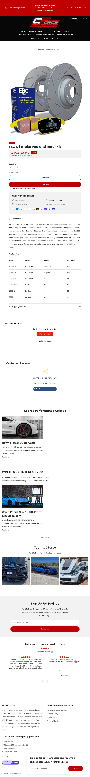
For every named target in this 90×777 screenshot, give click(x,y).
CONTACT (55, 38)
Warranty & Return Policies (57, 710)
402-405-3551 (7, 741)
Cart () (73, 19)
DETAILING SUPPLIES (65, 35)
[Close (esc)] (83, 756)
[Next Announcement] (60, 7)
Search (83, 19)
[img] (45, 648)
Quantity (12, 164)
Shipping (14, 155)
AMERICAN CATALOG (37, 31)
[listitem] (45, 8)
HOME (23, 31)
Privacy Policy (52, 717)
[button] (43, 681)
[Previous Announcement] (29, 7)
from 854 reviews (43, 652)
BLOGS (45, 38)
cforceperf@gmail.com (17, 8)
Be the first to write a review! (45, 389)
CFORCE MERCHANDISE (45, 35)
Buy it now (45, 184)
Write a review (45, 334)
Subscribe (75, 768)
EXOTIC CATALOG (24, 35)
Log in (64, 19)
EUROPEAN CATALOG (59, 31)
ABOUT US (35, 38)
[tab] (43, 589)
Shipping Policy (52, 714)
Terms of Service (53, 721)
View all (44, 537)
